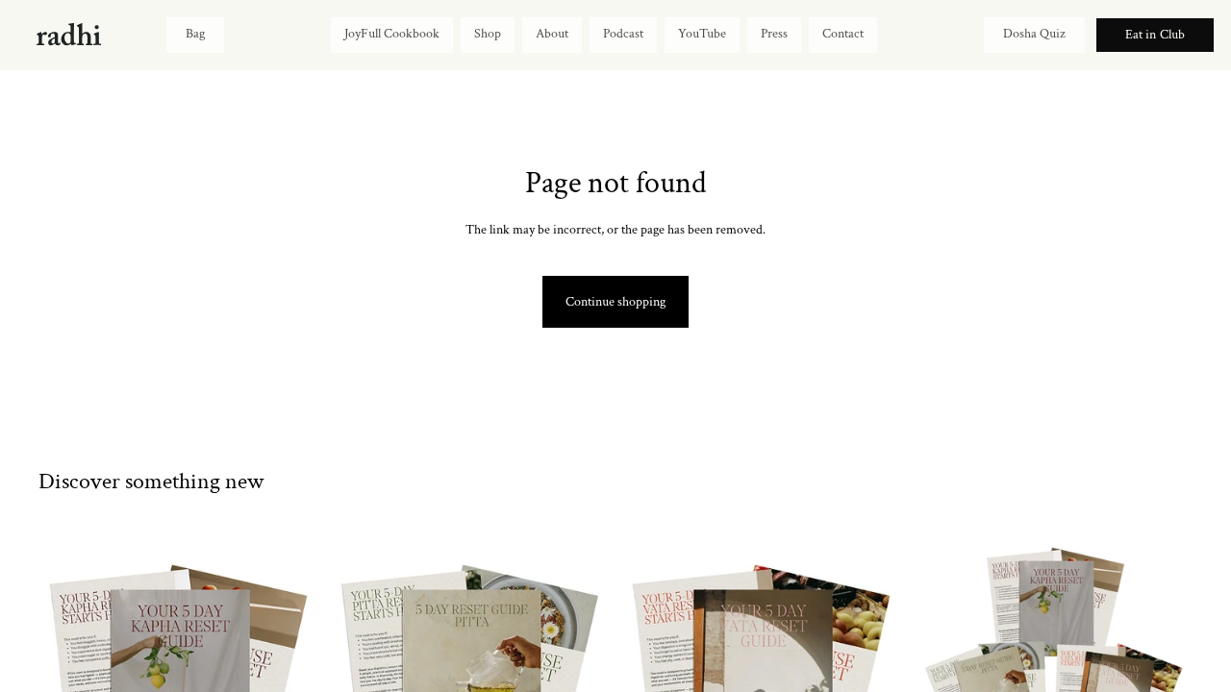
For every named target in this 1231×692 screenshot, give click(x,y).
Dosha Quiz (1034, 33)
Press (774, 33)
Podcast (623, 33)
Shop (487, 33)
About (552, 33)
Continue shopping (615, 301)
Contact (843, 33)
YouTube (702, 33)
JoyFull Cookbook (392, 33)
